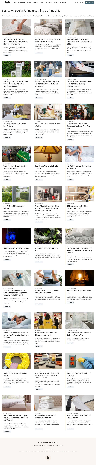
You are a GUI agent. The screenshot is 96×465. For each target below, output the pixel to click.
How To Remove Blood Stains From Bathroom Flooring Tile (79, 334)
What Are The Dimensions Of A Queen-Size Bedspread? (45, 417)
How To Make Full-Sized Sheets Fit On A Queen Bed (79, 417)
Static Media (40, 445)
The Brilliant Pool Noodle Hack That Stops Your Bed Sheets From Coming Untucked (79, 251)
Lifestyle (49, 2)
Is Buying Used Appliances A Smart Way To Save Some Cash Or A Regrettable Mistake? (15, 84)
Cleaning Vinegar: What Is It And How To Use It (14, 125)
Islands (59, 451)
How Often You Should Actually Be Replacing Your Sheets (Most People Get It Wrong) (16, 418)
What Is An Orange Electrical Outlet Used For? (79, 375)
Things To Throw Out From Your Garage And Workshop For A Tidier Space (79, 126)
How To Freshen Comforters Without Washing (47, 125)
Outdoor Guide (65, 451)
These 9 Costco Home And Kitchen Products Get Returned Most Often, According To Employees (47, 208)
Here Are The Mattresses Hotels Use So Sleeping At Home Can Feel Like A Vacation (15, 335)
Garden (42, 2)
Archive (45, 443)
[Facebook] (73, 2)
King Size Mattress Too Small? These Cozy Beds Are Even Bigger (48, 41)
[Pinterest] (75, 2)
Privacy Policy (53, 443)
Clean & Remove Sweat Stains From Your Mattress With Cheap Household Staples (79, 84)
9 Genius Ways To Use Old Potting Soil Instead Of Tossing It (46, 292)
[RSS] (83, 2)
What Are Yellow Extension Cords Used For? (15, 375)
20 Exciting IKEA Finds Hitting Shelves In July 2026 (77, 207)
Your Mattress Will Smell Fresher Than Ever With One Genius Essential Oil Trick (79, 42)
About (40, 443)
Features (63, 2)
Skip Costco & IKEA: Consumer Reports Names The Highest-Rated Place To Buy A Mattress (15, 42)
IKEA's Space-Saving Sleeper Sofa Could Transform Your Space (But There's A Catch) (47, 376)
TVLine (32, 451)
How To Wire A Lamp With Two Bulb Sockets (47, 167)
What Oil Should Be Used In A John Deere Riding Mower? (15, 167)
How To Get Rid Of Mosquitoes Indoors (13, 207)
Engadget (21, 451)
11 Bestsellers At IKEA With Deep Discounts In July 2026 (46, 334)
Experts (56, 2)
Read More (6, 55)
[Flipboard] (78, 2)
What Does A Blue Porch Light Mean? (16, 248)
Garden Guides (44, 451)
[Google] (80, 2)
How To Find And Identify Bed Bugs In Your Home (79, 167)
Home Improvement (19, 2)
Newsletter (90, 2)
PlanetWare (74, 451)
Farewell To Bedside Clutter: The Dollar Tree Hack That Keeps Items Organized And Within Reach (15, 293)
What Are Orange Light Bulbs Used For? (79, 292)
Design (29, 2)
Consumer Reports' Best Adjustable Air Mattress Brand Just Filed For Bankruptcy (47, 84)
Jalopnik (27, 451)
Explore (37, 451)
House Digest (52, 451)
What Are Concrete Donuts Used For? (46, 250)
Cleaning (35, 2)
